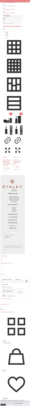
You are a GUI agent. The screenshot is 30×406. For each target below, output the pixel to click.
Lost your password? (6, 298)
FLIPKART (14, 211)
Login (4, 295)
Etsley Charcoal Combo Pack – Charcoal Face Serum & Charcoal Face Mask (7, 162)
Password (18, 279)
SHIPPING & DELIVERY (14, 197)
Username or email (6, 279)
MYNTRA (14, 207)
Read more (5, 170)
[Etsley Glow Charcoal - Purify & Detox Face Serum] (17, 125)
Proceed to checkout (5, 311)
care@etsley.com (12, 219)
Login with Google (8, 286)
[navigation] (15, 309)
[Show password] (26, 281)
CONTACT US (14, 190)
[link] (18, 23)
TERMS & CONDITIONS (14, 199)
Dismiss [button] (28, 1)
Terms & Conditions (18, 403)
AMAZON (14, 210)
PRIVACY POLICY (14, 200)
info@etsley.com (13, 225)
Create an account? (5, 304)
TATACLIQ (14, 208)
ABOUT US (14, 189)
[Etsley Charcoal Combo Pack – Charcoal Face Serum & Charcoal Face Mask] (7, 125)
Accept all (3, 404)
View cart (13, 311)
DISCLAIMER (14, 201)
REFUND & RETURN (14, 196)
